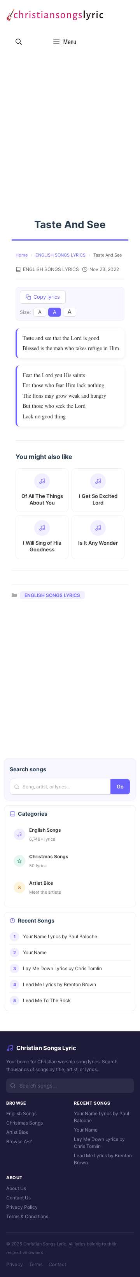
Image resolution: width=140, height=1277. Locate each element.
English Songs (21, 1113)
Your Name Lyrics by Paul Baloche (101, 1117)
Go (120, 786)
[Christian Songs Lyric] (54, 14)
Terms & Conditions (27, 1216)
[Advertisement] (70, 129)
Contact (57, 1264)
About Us (16, 1188)
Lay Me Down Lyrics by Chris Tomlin (99, 1142)
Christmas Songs (24, 1123)
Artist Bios (17, 1132)
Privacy (14, 1264)
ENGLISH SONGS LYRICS (60, 255)
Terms (35, 1264)
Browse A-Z (19, 1141)
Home (22, 255)
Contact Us (18, 1198)
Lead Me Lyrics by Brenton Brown (103, 1159)
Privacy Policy (22, 1207)
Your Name (86, 1130)
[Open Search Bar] (19, 42)
